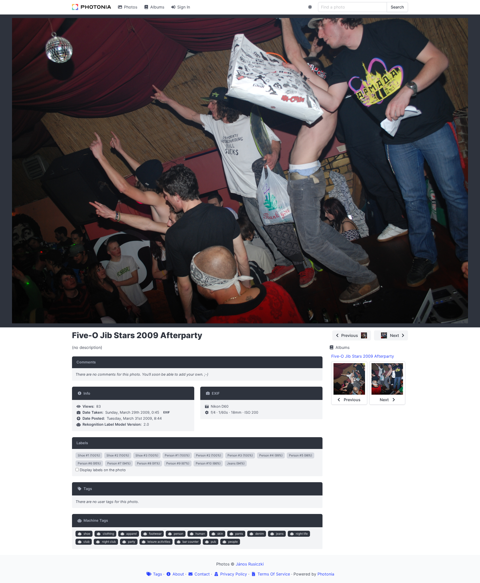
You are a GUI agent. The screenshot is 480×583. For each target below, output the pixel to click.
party (131, 541)
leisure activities (159, 541)
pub (213, 541)
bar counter (190, 541)
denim (259, 533)
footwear (155, 533)
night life (302, 533)
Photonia (326, 573)
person (178, 533)
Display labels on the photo (102, 470)
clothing (108, 533)
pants (239, 533)
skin (220, 533)
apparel (131, 533)
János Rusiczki (250, 563)
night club (109, 541)
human (200, 533)
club (87, 541)
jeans (280, 533)
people (233, 541)
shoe (87, 533)
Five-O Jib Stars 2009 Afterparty (362, 356)
